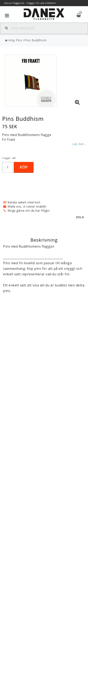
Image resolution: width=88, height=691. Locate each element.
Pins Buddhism (36, 40)
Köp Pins (15, 40)
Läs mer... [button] (79, 144)
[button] (77, 102)
